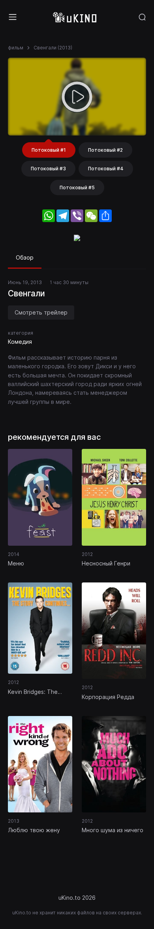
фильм (15, 48)
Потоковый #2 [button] (105, 150)
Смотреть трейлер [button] (41, 312)
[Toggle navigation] (12, 17)
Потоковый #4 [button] (106, 168)
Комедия (20, 341)
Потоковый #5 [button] (77, 187)
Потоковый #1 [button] (49, 150)
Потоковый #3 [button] (48, 168)
